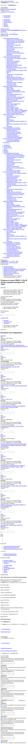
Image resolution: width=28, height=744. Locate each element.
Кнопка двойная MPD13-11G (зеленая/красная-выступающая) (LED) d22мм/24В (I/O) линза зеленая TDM (14, 346)
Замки (8, 118)
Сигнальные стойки (12, 85)
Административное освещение (14, 137)
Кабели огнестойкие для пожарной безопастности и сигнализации (15, 97)
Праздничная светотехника (13, 55)
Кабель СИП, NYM (12, 105)
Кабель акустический (12, 99)
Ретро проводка (11, 106)
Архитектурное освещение (13, 131)
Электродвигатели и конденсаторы (15, 78)
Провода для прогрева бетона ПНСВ (16, 111)
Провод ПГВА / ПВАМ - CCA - (15, 109)
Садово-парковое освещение (14, 133)
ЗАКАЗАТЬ (3, 665)
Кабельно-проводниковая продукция (13, 86)
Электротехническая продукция (12, 57)
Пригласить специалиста (6, 728)
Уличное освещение (12, 130)
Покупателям (7, 21)
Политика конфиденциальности (9, 650)
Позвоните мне (4, 35)
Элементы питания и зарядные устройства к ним (14, 83)
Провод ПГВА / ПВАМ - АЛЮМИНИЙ (17, 110)
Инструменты (10, 119)
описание (6, 320)
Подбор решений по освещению (12, 127)
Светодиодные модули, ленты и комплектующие (15, 48)
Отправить (3, 703)
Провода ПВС (10, 89)
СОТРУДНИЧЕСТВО (9, 568)
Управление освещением (13, 51)
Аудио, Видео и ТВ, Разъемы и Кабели (16, 58)
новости (6, 572)
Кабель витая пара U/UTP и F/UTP (15, 101)
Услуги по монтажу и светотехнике (13, 138)
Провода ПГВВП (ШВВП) (13, 90)
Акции (5, 23)
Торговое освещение (12, 134)
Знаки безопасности (12, 63)
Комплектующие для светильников (15, 41)
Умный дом (9, 75)
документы (6, 323)
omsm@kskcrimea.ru (6, 631)
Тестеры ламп (10, 50)
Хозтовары (9, 126)
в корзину (3, 318)
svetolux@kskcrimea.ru (6, 648)
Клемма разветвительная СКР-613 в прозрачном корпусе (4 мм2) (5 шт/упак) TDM (13, 406)
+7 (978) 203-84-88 (13, 34)
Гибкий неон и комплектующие (15, 39)
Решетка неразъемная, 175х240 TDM (10, 366)
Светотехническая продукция (11, 38)
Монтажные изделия (12, 66)
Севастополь (11, 11)
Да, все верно (4, 7)
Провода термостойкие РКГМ (14, 113)
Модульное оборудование (10, 271)
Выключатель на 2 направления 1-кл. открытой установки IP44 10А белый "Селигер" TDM (13, 466)
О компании (7, 19)
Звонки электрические (12, 62)
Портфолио (6, 142)
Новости (6, 25)
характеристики (8, 321)
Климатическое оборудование (14, 65)
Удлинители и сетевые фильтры (15, 74)
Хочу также (3, 716)
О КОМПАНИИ (8, 565)
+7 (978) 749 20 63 (5, 643)
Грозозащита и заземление (13, 61)
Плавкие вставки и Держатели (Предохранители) (11, 274)
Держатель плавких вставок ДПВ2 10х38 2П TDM (13, 485)
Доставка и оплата (8, 560)
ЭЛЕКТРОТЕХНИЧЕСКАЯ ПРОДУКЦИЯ (15, 269)
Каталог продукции (9, 267)
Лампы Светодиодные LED (14, 45)
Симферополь (4, 11)
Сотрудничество (8, 22)
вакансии (6, 566)
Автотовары (10, 115)
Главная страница (8, 266)
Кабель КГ (9, 102)
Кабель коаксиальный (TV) (13, 103)
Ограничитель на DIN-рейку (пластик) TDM (12, 426)
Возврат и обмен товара (10, 561)
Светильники (10, 46)
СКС (8, 73)
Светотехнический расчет (13, 141)
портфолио (6, 569)
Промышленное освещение (14, 129)
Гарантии (6, 563)
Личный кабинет (5, 28)
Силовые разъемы (11, 69)
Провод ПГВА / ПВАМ (12, 107)
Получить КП (4, 741)
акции (5, 570)
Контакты (6, 26)
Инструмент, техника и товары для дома (14, 114)
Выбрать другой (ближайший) (8, 9)
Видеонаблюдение (11, 117)
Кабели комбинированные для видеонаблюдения (14, 95)
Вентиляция (10, 59)
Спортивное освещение (13, 135)
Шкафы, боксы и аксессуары (14, 77)
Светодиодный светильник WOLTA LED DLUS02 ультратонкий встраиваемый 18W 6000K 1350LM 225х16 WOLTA (13, 445)
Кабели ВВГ (10, 87)
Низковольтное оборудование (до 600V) (17, 67)
